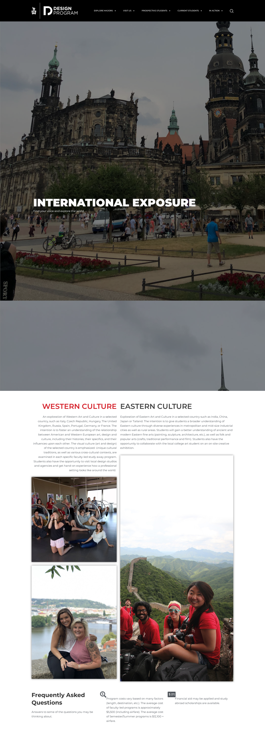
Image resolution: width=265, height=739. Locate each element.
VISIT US (127, 10)
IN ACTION (214, 10)
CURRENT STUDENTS (188, 10)
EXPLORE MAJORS (103, 10)
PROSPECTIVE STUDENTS (154, 10)
